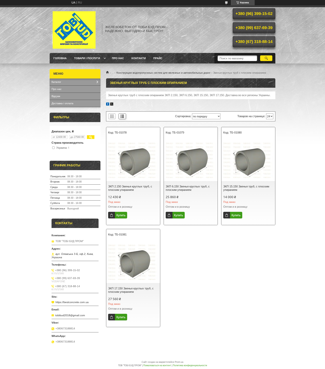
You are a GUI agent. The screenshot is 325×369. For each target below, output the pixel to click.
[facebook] (107, 104)
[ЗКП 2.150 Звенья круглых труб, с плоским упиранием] (133, 160)
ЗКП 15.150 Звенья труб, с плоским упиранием (246, 188)
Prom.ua (179, 362)
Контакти (138, 58)
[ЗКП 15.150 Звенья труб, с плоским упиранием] (248, 160)
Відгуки (56, 96)
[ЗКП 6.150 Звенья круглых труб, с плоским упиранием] (191, 160)
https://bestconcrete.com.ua (72, 302)
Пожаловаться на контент (157, 365)
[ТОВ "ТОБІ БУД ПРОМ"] (74, 29)
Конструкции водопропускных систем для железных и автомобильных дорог (163, 72)
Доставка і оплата (62, 103)
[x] (111, 104)
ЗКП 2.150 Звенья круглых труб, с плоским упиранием (130, 188)
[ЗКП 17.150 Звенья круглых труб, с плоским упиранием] (133, 262)
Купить (120, 215)
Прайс (157, 58)
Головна (60, 58)
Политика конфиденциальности (190, 365)
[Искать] (266, 58)
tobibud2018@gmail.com (70, 315)
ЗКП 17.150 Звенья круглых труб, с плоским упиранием (131, 290)
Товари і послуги (87, 58)
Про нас (118, 58)
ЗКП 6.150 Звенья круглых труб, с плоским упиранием (188, 188)
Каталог (56, 81)
